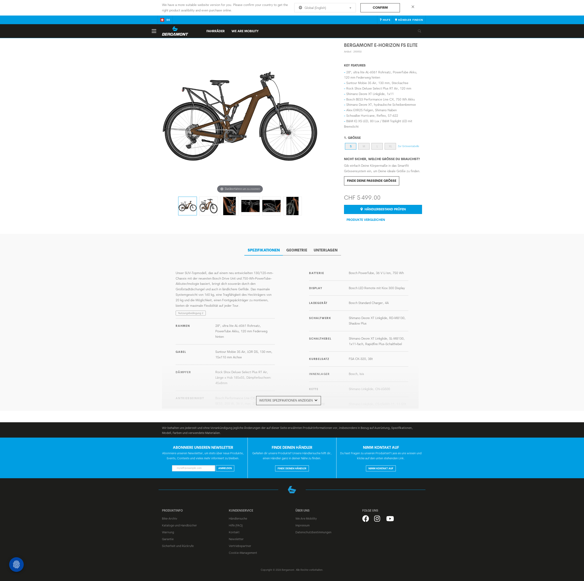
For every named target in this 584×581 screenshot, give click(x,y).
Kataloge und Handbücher (179, 525)
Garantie (168, 539)
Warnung (168, 532)
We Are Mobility (245, 31)
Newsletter (236, 539)
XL (390, 146)
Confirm (380, 7)
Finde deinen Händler (292, 468)
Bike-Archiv (169, 518)
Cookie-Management (243, 553)
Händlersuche (238, 518)
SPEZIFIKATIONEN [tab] (264, 250)
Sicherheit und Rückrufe (178, 546)
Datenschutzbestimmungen (313, 532)
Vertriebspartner (240, 546)
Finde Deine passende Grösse (371, 181)
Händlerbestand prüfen (385, 209)
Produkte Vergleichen (366, 220)
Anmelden (225, 468)
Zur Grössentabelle (408, 146)
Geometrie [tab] (296, 250)
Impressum (302, 525)
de (168, 19)
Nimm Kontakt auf (380, 468)
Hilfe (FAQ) (236, 525)
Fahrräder (215, 31)
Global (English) (315, 8)
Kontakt (234, 532)
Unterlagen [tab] (326, 250)
